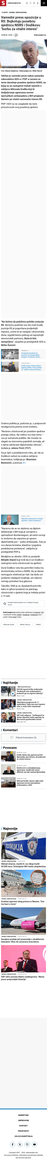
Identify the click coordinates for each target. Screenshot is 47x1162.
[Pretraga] (30, 3)
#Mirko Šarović (25, 624)
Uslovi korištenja (24, 1136)
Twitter (19, 615)
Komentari (10, 730)
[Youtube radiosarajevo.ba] (34, 1144)
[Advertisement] (23, 214)
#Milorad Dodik (8, 624)
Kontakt (23, 1125)
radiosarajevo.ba (32, 1152)
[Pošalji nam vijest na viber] (27, 1144)
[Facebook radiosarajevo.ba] (12, 1144)
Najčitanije (10, 683)
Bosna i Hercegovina (18, 12)
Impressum (23, 1120)
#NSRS (38, 624)
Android (37, 612)
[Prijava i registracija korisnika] (34, 3)
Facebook (26, 615)
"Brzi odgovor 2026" (24, 687)
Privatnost (23, 1131)
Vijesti (5, 12)
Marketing (23, 1115)
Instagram (34, 615)
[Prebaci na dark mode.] (27, 3)
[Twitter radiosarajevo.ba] (19, 1144)
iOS (42, 612)
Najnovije (10, 828)
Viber (14, 617)
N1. (24, 462)
